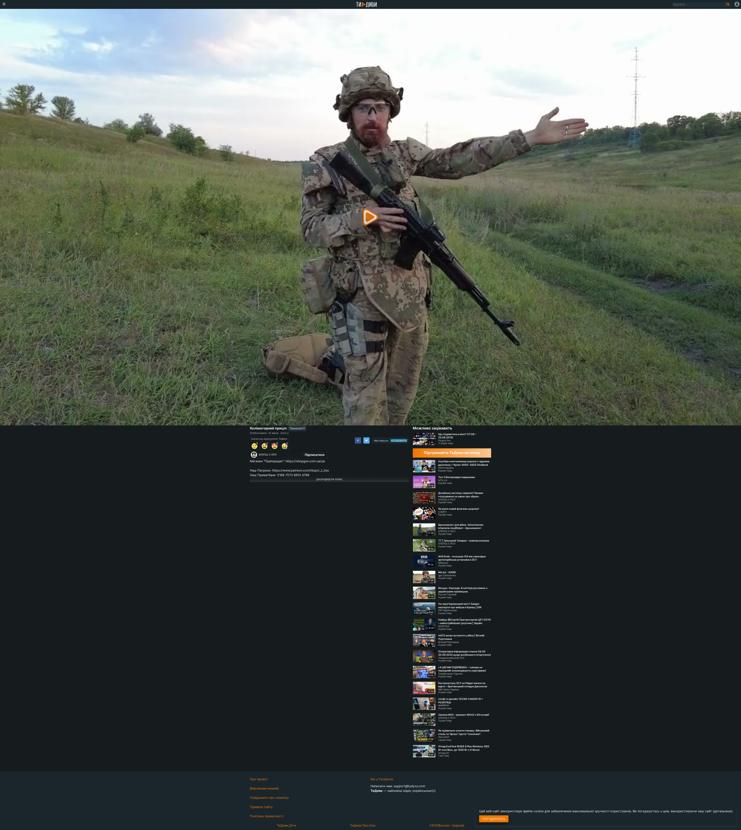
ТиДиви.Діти (286, 825)
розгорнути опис (329, 479)
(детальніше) (723, 811)
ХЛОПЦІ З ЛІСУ (268, 454)
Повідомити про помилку (269, 798)
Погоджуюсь (493, 819)
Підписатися (314, 455)
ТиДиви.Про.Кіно (363, 825)
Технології (297, 428)
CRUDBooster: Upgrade (447, 825)
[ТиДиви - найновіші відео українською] (366, 5)
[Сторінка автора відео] (254, 455)
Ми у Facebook (381, 779)
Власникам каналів (264, 788)
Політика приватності (266, 816)
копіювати (398, 440)
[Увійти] (736, 4)
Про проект (259, 779)
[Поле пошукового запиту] (728, 4)
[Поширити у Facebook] (358, 440)
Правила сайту (261, 807)
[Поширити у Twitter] (366, 440)
